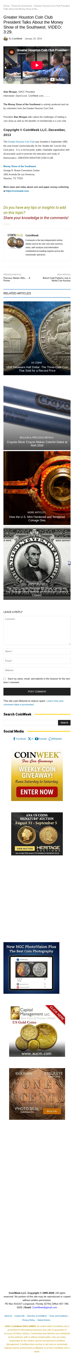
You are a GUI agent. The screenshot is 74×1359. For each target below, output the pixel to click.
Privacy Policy (29, 1320)
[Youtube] (37, 739)
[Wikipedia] (50, 739)
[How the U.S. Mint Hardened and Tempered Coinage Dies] (37, 488)
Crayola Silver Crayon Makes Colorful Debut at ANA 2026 (37, 443)
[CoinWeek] (6, 38)
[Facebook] (14, 739)
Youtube (43, 739)
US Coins (36, 363)
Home (6, 5)
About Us (8, 1316)
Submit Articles (44, 1320)
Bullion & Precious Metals (37, 437)
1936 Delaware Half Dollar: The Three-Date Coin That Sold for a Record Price (37, 369)
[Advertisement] (37, 899)
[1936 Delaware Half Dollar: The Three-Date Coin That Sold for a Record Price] (37, 338)
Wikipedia (57, 739)
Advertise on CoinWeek (37, 1316)
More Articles (37, 512)
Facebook (21, 739)
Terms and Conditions (58, 1316)
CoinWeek (17, 39)
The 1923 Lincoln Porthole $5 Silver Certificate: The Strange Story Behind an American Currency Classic (37, 592)
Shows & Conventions (22, 5)
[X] (29, 739)
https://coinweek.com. (17, 191)
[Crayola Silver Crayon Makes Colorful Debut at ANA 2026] (37, 413)
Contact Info (20, 1316)
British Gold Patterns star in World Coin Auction (57, 279)
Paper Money (36, 584)
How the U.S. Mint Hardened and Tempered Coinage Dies (37, 518)
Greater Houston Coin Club (21, 141)
